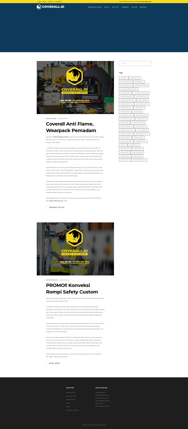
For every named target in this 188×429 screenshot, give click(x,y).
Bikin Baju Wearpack (126, 85)
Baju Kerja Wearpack (126, 82)
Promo (68, 407)
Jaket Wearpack (139, 108)
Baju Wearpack (139, 82)
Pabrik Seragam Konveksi (61, 137)
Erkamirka (58, 1)
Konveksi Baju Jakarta (126, 115)
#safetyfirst (124, 78)
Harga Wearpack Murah (142, 104)
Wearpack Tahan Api (51, 118)
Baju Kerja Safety (134, 78)
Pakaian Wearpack (125, 138)
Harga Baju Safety (125, 93)
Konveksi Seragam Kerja (127, 130)
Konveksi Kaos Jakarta (138, 123)
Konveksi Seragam (140, 126)
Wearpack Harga (133, 145)
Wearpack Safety (125, 160)
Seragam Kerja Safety (126, 141)
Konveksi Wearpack (142, 130)
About (44, 1)
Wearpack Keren (138, 149)
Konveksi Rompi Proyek (52, 280)
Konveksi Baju (137, 111)
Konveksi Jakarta (141, 119)
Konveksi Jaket (124, 123)
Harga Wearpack (142, 100)
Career (68, 403)
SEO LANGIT (103, 425)
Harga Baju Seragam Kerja (141, 93)
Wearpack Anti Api (56, 207)
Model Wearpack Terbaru (142, 134)
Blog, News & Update (72, 410)
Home (39, 1)
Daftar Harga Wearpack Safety (128, 89)
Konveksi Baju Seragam (127, 119)
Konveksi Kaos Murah (126, 126)
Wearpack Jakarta (125, 149)
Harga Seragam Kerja (141, 97)
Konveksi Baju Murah (141, 115)
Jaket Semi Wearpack (126, 108)
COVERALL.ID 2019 (87, 425)
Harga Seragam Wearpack (127, 100)
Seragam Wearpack (141, 141)
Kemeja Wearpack (125, 111)
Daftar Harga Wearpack (141, 85)
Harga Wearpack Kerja (126, 104)
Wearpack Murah (125, 156)
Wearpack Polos (137, 156)
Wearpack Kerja (125, 152)
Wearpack (123, 145)
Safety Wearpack (138, 138)
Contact (50, 1)
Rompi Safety (54, 363)
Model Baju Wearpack (126, 134)
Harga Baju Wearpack (126, 97)
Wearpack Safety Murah (139, 160)
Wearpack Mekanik (137, 152)
